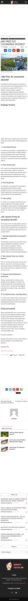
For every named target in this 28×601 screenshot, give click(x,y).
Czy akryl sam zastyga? (21, 401)
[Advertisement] (14, 19)
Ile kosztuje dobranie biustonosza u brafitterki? (7, 402)
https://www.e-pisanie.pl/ (7, 351)
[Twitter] (16, 592)
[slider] (5, 355)
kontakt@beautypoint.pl (20, 583)
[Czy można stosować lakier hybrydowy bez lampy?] (5, 441)
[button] (26, 2)
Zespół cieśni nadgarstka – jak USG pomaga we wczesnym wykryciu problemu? (13, 518)
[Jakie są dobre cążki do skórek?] (5, 434)
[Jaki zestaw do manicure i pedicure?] (5, 449)
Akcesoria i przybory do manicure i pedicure (17, 38)
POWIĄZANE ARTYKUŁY (8, 426)
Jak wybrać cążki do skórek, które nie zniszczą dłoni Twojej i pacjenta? (14, 500)
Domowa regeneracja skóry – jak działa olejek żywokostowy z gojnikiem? (12, 536)
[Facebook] (11, 592)
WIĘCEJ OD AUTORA (7, 428)
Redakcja (5, 46)
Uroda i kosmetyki (4, 38)
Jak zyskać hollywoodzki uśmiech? (13, 527)
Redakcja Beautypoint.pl (6, 502)
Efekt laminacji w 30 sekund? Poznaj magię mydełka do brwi (13, 509)
